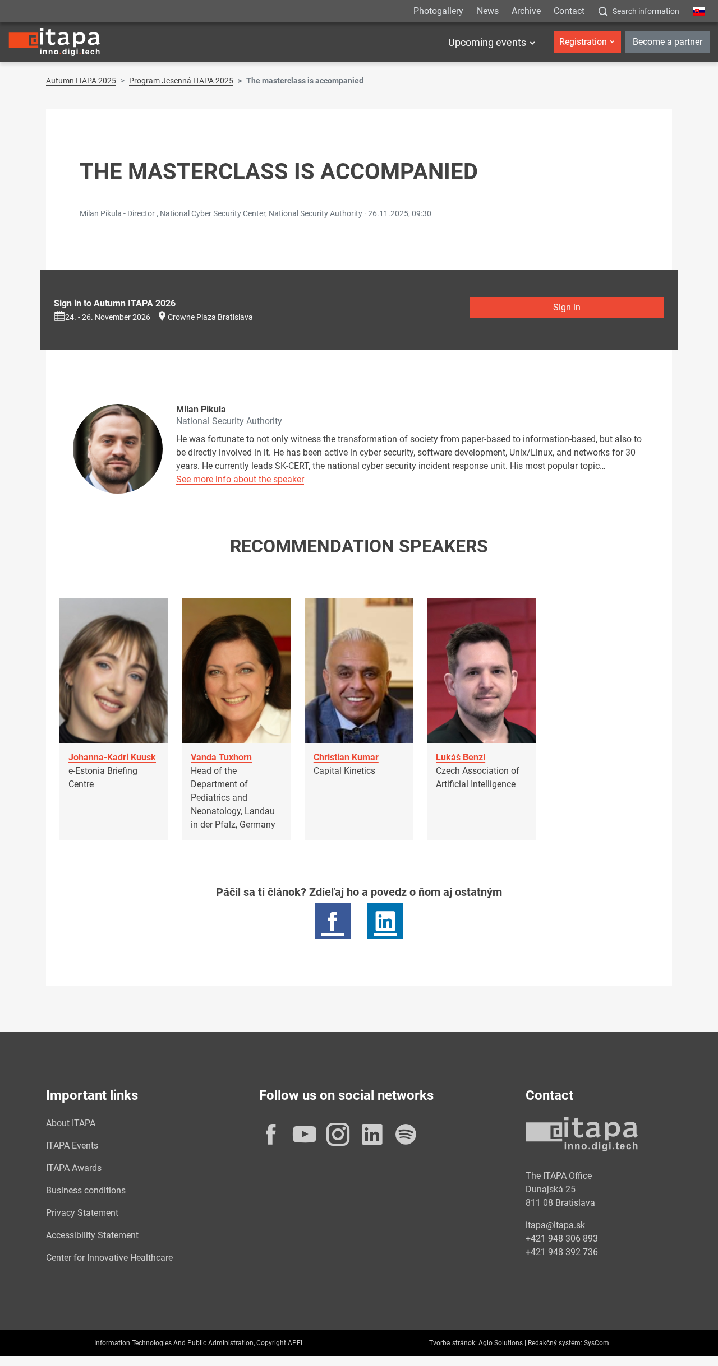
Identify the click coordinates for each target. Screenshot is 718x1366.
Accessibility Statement (92, 1235)
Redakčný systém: (555, 1343)
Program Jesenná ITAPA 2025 (181, 80)
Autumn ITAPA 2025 (81, 80)
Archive (526, 11)
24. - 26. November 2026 (107, 317)
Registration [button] (583, 41)
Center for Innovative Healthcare (109, 1257)
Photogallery (438, 11)
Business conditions (86, 1190)
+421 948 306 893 (562, 1238)
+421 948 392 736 (562, 1252)
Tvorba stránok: (453, 1343)
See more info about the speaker (240, 479)
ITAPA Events (72, 1145)
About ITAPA (70, 1123)
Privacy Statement (82, 1212)
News (488, 11)
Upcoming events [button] (487, 42)
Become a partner (667, 41)
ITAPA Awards (74, 1168)
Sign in (567, 307)
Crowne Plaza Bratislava (210, 317)
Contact (569, 11)
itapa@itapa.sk (555, 1225)
